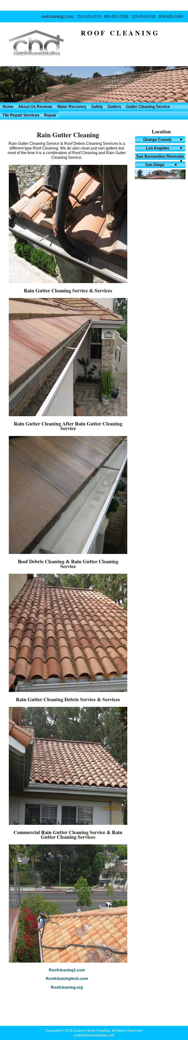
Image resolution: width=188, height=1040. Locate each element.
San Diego (161, 165)
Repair (50, 115)
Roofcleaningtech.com (67, 978)
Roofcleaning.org (67, 987)
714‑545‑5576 (88, 16)
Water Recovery (71, 107)
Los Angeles (164, 148)
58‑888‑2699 (172, 16)
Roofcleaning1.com (67, 970)
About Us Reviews (35, 107)
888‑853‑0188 (116, 16)
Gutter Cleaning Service (148, 107)
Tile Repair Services (20, 115)
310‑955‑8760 (143, 16)
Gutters (114, 107)
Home (7, 107)
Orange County (163, 140)
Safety (97, 107)
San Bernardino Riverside (160, 157)
